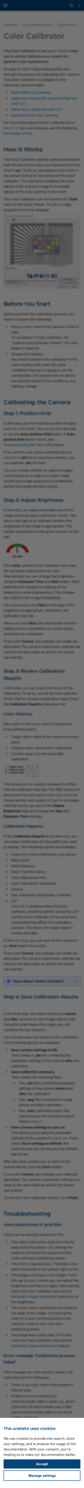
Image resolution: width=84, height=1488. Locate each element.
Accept (42, 1464)
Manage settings (42, 1475)
